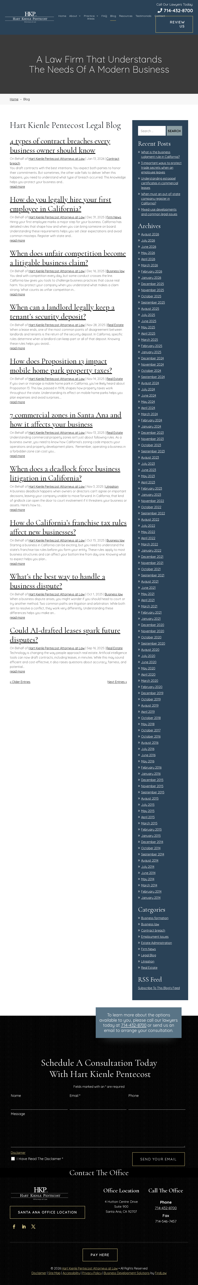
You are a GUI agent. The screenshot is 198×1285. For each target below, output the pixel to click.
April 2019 (148, 712)
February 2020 (151, 687)
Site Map (54, 1273)
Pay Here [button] (100, 1255)
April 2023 (148, 482)
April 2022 (148, 538)
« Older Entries (20, 682)
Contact (159, 16)
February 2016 (151, 767)
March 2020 (149, 681)
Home (62, 16)
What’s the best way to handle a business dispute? (57, 581)
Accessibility (71, 1273)
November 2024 (152, 364)
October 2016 (150, 736)
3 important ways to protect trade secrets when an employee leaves (161, 167)
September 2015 (152, 792)
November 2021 (152, 563)
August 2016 (149, 743)
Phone (133, 1095)
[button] (194, 1257)
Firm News (114, 217)
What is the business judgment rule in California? (160, 154)
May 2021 (147, 594)
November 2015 (152, 786)
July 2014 (147, 867)
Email (75, 1095)
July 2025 (148, 315)
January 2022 (151, 550)
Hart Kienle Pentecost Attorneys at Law (57, 159)
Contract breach (153, 930)
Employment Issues (155, 937)
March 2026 (149, 265)
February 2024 (151, 420)
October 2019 (151, 699)
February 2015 (151, 829)
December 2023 (152, 433)
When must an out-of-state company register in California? (160, 198)
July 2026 (148, 240)
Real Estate (115, 325)
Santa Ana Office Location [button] (47, 1212)
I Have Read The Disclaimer (40, 1159)
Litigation (112, 486)
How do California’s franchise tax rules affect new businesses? (68, 527)
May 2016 (147, 761)
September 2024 (153, 377)
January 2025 (151, 352)
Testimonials (143, 16)
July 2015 (147, 805)
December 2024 (152, 358)
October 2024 (151, 371)
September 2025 (153, 302)
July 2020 (148, 656)
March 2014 (149, 885)
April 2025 (148, 333)
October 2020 (151, 637)
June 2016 (148, 755)
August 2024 (150, 383)
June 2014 (148, 873)
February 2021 (151, 612)
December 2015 (152, 780)
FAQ (104, 16)
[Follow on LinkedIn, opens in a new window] (24, 1227)
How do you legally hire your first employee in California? (60, 204)
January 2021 (151, 619)
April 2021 (148, 600)
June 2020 (148, 662)
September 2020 (153, 643)
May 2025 (148, 327)
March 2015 (149, 823)
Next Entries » (117, 682)
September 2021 (152, 575)
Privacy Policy (92, 1273)
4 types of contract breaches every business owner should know (60, 145)
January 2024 (151, 426)
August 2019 (150, 705)
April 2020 (148, 674)
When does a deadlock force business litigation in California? (65, 473)
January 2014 (150, 898)
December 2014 (152, 842)
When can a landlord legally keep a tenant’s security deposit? (62, 311)
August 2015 (150, 798)
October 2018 (151, 718)
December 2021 (152, 557)
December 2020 (152, 625)
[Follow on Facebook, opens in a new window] (14, 1227)
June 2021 (148, 588)
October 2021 (151, 569)
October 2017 (150, 730)
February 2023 (151, 488)
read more (17, 187)
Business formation (154, 918)
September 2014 (152, 854)
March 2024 (149, 414)
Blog (113, 16)
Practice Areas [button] (89, 17)
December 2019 (152, 693)
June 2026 (148, 247)
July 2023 (148, 464)
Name (16, 1095)
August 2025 (150, 309)
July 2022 (148, 526)
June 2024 (148, 395)
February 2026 (151, 271)
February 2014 (151, 891)
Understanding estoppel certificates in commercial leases (159, 183)
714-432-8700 (178, 10)
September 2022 (153, 513)
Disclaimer (18, 1153)
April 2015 (148, 817)
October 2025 (151, 296)
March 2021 (149, 606)
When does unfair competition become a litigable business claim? (68, 258)
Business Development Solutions (127, 1273)
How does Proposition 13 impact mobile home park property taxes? (61, 365)
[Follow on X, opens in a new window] (33, 1227)
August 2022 (150, 519)
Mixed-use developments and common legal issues (159, 212)
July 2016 (147, 749)
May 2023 (148, 476)
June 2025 (148, 321)
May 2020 (148, 668)
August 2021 (150, 581)
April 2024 (148, 408)
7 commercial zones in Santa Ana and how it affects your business (65, 419)
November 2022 (152, 501)
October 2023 (151, 445)
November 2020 (152, 631)
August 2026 (150, 234)
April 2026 (148, 259)
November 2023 (152, 439)
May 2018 (147, 724)
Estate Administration (156, 943)
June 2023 (148, 470)
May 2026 (148, 253)
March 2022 (149, 544)
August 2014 (149, 860)
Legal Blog (148, 955)
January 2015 (151, 836)
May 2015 (147, 811)
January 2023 (151, 495)
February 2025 (151, 346)
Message (18, 1114)
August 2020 (150, 650)
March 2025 (149, 340)
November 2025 (152, 290)
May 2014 (147, 879)
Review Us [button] (177, 24)
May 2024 (148, 402)
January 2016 (150, 774)
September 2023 (153, 451)
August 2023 (150, 457)
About (73, 16)
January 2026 (151, 278)
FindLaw (161, 1273)
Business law (116, 271)
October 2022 (151, 507)
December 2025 (152, 284)
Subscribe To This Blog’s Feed (159, 988)
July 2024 (148, 389)
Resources (125, 16)
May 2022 (148, 532)
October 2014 (150, 848)
